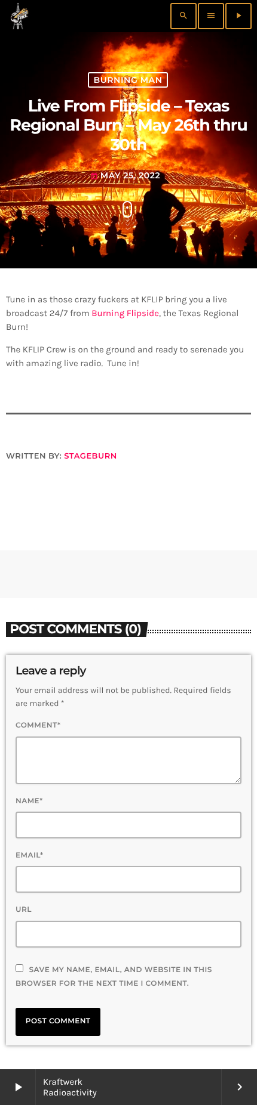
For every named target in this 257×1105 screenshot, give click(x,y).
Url (24, 909)
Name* (29, 801)
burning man (127, 80)
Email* (30, 855)
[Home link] (19, 16)
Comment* (38, 725)
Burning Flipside (125, 313)
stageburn (90, 456)
